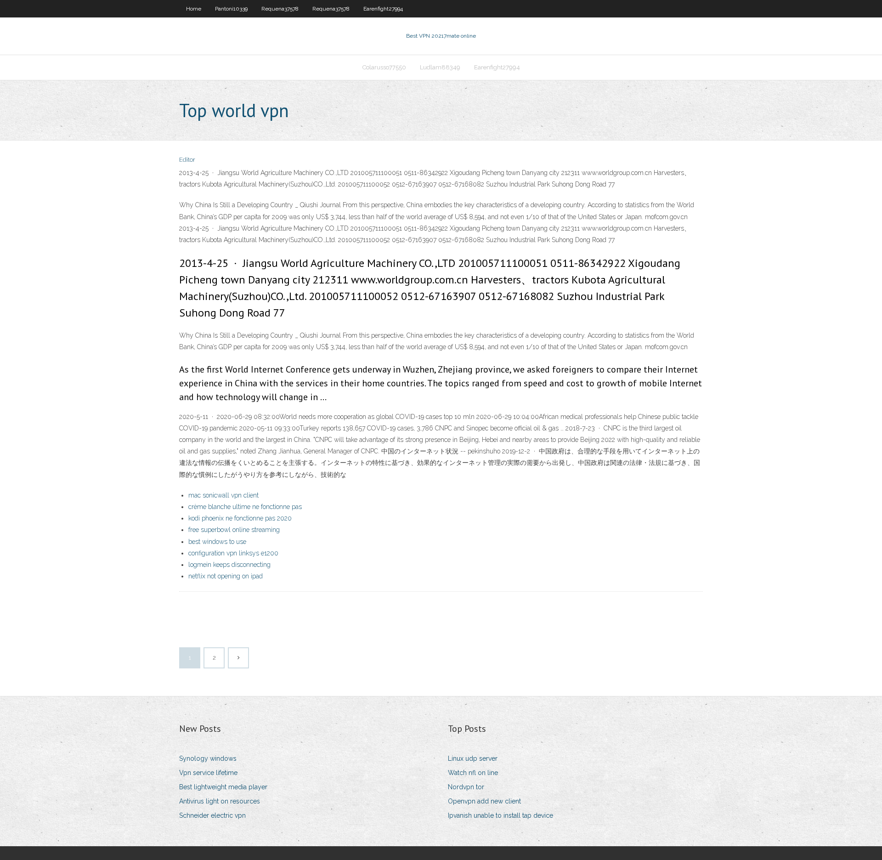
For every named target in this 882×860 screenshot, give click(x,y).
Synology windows (208, 758)
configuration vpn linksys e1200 (233, 553)
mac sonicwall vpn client (223, 495)
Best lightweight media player (223, 787)
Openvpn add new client (484, 801)
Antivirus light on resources (219, 801)
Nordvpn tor (466, 787)
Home (193, 9)
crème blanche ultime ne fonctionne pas (245, 506)
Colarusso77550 (384, 67)
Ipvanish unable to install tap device (500, 815)
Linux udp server (473, 758)
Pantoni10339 (231, 9)
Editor (187, 159)
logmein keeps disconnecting (229, 564)
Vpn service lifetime (208, 772)
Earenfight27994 (383, 9)
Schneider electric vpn (212, 815)
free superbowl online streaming (234, 529)
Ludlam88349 (440, 67)
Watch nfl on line (473, 772)
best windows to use (217, 541)
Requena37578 (280, 9)
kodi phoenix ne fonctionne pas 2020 (240, 518)
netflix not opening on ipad (225, 576)
